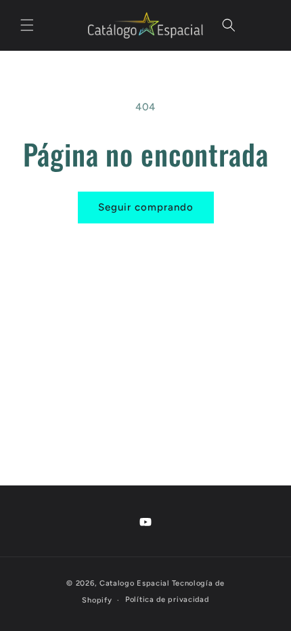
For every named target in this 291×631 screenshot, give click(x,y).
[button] (27, 25)
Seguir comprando (146, 207)
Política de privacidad (166, 599)
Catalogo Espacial (134, 583)
